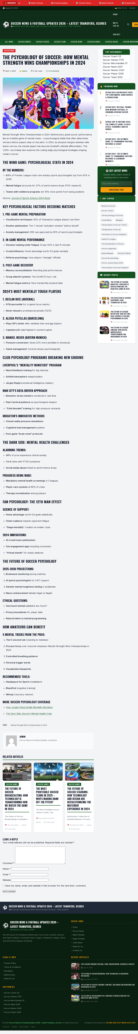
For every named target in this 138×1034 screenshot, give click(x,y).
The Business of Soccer (111, 230)
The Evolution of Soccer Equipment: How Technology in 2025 (121, 300)
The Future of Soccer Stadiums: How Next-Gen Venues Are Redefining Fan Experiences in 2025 (108, 986)
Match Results (78, 935)
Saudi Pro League (108, 239)
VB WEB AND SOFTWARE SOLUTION (120, 1023)
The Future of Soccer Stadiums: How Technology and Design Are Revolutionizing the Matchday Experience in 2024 (79, 799)
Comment (8, 863)
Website (7, 880)
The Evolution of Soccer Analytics (114, 268)
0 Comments (54, 71)
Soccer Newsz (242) (12, 1008)
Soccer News (76, 41)
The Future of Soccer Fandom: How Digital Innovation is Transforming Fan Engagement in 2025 (119, 332)
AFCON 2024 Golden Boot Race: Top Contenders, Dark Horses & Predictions (119, 95)
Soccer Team (60, 41)
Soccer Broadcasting (109, 258)
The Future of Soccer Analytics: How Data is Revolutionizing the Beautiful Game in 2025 (120, 285)
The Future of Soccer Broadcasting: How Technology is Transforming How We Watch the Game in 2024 (16, 799)
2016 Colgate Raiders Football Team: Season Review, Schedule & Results (107, 964)
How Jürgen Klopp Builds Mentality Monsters (29, 707)
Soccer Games (93, 41)
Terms (14, 1027)
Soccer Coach (111, 41)
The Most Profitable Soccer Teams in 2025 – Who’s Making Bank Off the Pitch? (47, 795)
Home (115, 14)
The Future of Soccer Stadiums (113, 234)
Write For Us (116, 24)
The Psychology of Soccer (112, 215)
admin (24, 71)
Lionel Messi (106, 220)
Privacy (6, 1027)
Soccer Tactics (107, 211)
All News (9, 41)
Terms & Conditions (12, 967)
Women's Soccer (108, 206)
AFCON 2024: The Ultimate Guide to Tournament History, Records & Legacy (119, 141)
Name (7, 868)
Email (6, 874)
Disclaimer (8, 971)
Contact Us (77, 950)
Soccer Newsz (24, 41)
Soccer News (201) (12, 1004)
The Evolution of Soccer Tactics (114, 225)
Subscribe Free (116, 189)
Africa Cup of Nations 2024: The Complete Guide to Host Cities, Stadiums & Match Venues (118, 125)
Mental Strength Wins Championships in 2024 (29, 725)
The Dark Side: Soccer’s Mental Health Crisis (29, 713)
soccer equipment (108, 249)
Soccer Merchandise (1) (14, 1000)
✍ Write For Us (121, 8)
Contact (132, 8)
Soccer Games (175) (12, 996)
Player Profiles (79, 939)
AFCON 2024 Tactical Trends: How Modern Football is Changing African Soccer (118, 109)
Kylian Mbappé (107, 253)
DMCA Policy (9, 975)
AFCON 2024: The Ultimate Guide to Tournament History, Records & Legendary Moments (119, 157)
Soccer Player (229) (12, 1012)
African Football (124, 253)
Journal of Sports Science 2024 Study (30, 198)
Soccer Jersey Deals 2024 (112, 263)
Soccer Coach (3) (11, 993)
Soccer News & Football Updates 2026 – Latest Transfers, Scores (35, 1023)
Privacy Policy (10, 963)
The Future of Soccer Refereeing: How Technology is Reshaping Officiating (104, 975)
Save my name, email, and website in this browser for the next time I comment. (45, 885)
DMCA (33, 1027)
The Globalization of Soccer (112, 244)
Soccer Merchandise (113, 63)
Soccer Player (42, 41)
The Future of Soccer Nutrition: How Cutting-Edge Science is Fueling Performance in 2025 (121, 315)
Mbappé (119, 220)
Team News (78, 942)
